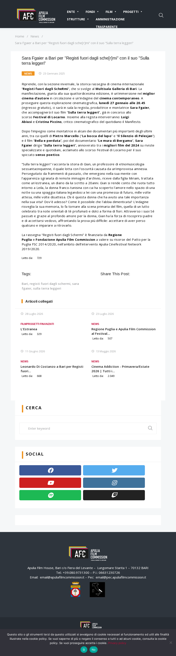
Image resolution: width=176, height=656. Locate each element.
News (34, 36)
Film (109, 12)
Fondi (90, 12)
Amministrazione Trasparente (110, 20)
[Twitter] (114, 470)
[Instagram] (114, 483)
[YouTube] (50, 483)
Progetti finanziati (40, 324)
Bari (25, 283)
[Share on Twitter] (140, 274)
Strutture (76, 19)
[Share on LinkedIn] (152, 274)
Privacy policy (117, 643)
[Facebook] (50, 470)
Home (19, 36)
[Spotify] (50, 495)
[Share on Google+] (146, 274)
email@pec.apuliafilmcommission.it (121, 577)
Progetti (130, 12)
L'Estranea (29, 329)
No (94, 649)
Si (84, 649)
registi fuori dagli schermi (50, 283)
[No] (170, 642)
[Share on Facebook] (134, 274)
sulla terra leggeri (47, 288)
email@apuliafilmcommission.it (62, 577)
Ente (71, 12)
